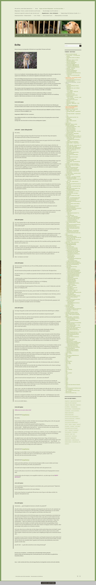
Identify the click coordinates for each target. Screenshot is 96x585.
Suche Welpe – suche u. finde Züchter (72, 242)
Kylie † (67, 371)
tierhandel (70, 430)
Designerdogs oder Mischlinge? (72, 141)
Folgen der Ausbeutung (70, 130)
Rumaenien (67, 426)
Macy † (67, 377)
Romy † (67, 383)
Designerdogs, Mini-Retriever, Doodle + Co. (70, 13)
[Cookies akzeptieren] (48, 583)
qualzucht (78, 424)
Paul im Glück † (69, 119)
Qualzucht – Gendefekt (70, 68)
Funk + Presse (37, 15)
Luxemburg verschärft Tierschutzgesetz (73, 308)
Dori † (67, 364)
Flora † (67, 365)
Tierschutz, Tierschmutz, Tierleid (72, 312)
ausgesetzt (67, 404)
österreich (67, 443)
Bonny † (67, 360)
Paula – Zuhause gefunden (71, 120)
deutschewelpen (68, 408)
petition (70, 424)
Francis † (67, 367)
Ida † (66, 370)
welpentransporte (75, 439)
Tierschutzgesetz (68, 432)
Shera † (67, 121)
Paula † (67, 382)
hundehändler (67, 410)
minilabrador (77, 418)
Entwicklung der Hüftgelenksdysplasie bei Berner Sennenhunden (73, 303)
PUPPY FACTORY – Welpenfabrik (72, 133)
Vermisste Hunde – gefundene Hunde (73, 173)
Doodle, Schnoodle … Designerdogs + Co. (73, 145)
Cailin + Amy (68, 362)
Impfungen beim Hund (71, 280)
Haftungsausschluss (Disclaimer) (72, 350)
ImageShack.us (25, 414)
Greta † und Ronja (69, 369)
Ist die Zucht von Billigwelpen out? (72, 64)
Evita (67, 116)
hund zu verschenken (75, 410)
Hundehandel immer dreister (72, 346)
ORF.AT (66, 424)
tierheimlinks (76, 430)
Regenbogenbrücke (69, 235)
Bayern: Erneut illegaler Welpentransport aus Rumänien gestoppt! (72, 320)
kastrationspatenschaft (69, 414)
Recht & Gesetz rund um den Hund (73, 299)
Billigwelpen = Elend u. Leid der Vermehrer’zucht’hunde (27, 10)
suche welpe (77, 426)
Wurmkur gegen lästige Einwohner (73, 295)
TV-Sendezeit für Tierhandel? (71, 221)
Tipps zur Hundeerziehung (72, 260)
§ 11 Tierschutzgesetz (70, 307)
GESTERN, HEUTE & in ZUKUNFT (72, 349)
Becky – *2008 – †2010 (70, 110)
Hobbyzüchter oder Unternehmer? (73, 251)
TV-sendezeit (74, 432)
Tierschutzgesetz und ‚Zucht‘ (72, 252)
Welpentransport (68, 439)
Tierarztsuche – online (71, 291)
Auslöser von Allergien (71, 269)
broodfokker (67, 406)
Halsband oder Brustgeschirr (72, 278)
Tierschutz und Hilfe (69, 306)
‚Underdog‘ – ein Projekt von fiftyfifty (73, 176)
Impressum (68, 351)
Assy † (67, 358)
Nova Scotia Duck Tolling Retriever (71, 422)
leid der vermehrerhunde (69, 418)
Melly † (67, 379)
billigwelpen (78, 404)
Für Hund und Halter (70, 246)
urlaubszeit (67, 434)
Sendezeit (72, 426)
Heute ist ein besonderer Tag (71, 392)
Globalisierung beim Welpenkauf (73, 67)
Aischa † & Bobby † (69, 353)
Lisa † (67, 376)
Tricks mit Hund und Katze (71, 71)
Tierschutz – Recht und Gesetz (72, 216)
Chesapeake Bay (74, 406)
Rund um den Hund (47, 15)
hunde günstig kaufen (76, 408)
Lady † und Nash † (69, 372)
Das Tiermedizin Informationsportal (74, 272)
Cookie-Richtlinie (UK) (70, 134)
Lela (66, 375)
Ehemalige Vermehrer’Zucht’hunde (72, 163)
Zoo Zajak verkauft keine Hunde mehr (73, 232)
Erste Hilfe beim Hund (70, 174)
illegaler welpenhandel (69, 412)
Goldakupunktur (70, 277)
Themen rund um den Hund (71, 243)
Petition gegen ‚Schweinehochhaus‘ (73, 217)
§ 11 (79, 441)
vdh (73, 434)
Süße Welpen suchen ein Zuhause (71, 428)
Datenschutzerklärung (70, 348)
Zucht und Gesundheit (70, 300)
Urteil (71, 434)
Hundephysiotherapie (71, 279)
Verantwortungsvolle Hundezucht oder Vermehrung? (27, 13)
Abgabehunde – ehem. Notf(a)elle (50, 13)
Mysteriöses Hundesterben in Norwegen (73, 208)
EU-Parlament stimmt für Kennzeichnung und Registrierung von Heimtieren (73, 201)
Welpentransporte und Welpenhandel (73, 342)
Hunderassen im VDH (70, 93)
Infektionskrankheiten (71, 281)
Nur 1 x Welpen (70, 90)
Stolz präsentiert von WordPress (37, 576)
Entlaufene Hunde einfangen (71, 168)
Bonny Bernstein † (69, 361)
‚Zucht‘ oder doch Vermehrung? (71, 54)
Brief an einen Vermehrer (71, 128)
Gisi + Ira (67, 368)
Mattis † (67, 378)
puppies (74, 424)
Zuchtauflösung (75, 441)
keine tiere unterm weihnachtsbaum (71, 416)
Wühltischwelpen (68, 441)
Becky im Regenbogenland (71, 236)
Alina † (67, 354)
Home (36, 8)
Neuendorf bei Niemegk (69, 420)
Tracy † (67, 386)
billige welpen (72, 404)
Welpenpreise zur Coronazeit (61, 15)
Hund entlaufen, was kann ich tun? (72, 169)
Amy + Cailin (68, 357)
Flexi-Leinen (68, 245)
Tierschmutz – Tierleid (70, 305)
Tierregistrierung (70, 215)
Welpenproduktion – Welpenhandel (23, 15)
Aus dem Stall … (68, 123)
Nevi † (67, 381)
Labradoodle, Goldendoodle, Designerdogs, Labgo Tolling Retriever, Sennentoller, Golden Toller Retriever (73, 147)
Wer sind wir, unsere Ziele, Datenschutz (23, 8)
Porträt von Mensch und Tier (72, 249)
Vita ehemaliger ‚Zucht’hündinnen (50, 10)
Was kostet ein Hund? (70, 102)
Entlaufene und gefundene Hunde (72, 167)
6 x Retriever (68, 84)
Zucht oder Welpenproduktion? (72, 105)
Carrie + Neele (68, 363)
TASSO (66, 430)
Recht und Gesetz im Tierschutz (72, 250)
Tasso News (68, 211)
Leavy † (67, 374)
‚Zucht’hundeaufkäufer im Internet (72, 318)
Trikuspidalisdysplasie (71, 294)
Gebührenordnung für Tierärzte (73, 276)
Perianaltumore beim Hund (72, 290)
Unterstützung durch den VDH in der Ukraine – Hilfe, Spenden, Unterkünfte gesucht (73, 314)
